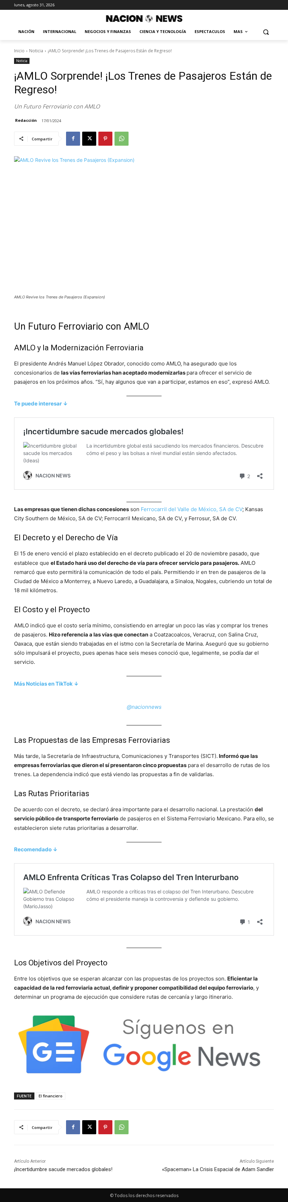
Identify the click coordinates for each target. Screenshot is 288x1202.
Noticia (36, 51)
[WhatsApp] (121, 139)
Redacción (26, 120)
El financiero (51, 1095)
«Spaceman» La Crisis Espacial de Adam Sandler (218, 1169)
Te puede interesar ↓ (41, 403)
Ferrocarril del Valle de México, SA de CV (191, 509)
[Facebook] (73, 139)
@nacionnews (144, 707)
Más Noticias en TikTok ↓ (46, 683)
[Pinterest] (105, 139)
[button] (265, 32)
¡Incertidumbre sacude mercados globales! (63, 1169)
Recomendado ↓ (36, 849)
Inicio (19, 51)
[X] (89, 139)
